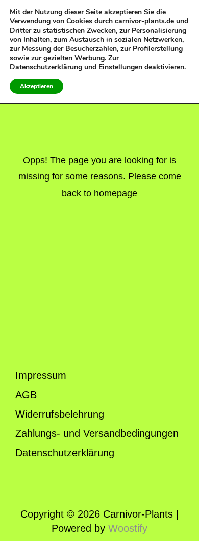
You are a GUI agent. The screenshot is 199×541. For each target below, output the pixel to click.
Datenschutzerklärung (64, 452)
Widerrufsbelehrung (59, 414)
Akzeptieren (36, 86)
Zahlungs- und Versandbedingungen (97, 433)
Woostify (127, 528)
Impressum (40, 375)
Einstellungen (120, 67)
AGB (26, 394)
